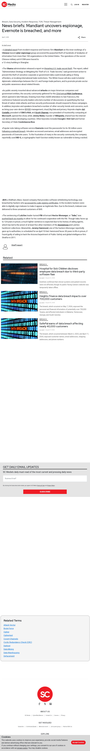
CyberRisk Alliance (38, 715)
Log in (76, 4)
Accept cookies (78, 742)
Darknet (7, 646)
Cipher (6, 632)
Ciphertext (8, 635)
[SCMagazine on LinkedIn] (50, 704)
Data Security (15, 21)
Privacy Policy (51, 485)
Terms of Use (41, 485)
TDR (41, 21)
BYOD (27, 109)
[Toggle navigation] (65, 4)
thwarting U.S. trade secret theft (58, 68)
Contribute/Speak (31, 726)
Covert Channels (11, 639)
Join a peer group (56, 726)
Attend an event (43, 726)
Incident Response (30, 21)
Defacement (9, 656)
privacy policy (22, 748)
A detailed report (10, 50)
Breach (5, 21)
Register (85, 4)
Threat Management (52, 21)
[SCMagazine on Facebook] (39, 704)
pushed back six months (12, 218)
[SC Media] (9, 4)
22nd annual (69, 93)
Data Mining (9, 649)
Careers (56, 715)
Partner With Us (67, 726)
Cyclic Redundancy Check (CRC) (18, 642)
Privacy (63, 715)
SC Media (27, 715)
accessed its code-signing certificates (41, 203)
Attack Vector (9, 625)
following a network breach (13, 131)
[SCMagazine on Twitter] (45, 704)
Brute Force (9, 628)
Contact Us (49, 715)
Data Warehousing (11, 653)
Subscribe (45, 492)
